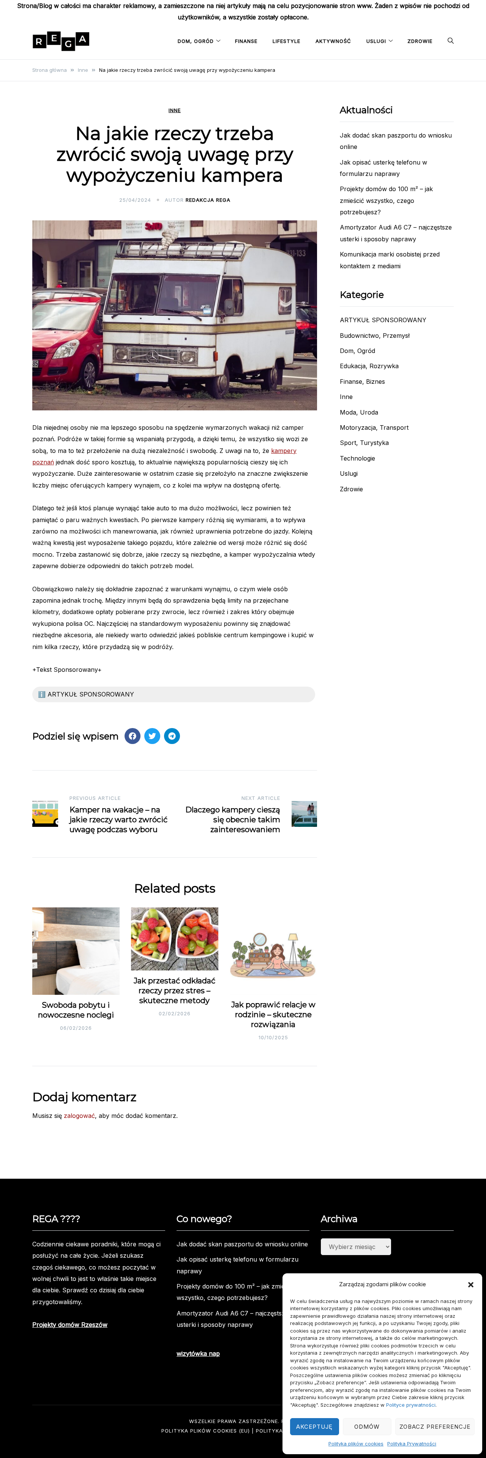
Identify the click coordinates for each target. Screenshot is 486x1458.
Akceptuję (314, 1426)
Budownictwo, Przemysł (375, 335)
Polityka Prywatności (411, 1444)
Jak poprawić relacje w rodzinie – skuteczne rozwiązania (273, 1014)
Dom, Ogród (196, 41)
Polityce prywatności (411, 1405)
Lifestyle (286, 41)
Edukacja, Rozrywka (369, 366)
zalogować (79, 1115)
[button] (471, 1285)
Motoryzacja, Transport (374, 427)
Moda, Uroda (359, 412)
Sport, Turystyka (364, 442)
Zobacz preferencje (434, 1426)
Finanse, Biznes (362, 381)
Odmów (367, 1426)
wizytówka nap (198, 1353)
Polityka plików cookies (355, 1444)
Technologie (357, 458)
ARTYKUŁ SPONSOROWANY (383, 320)
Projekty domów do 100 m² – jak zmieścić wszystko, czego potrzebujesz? (386, 200)
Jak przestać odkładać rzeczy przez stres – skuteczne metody (174, 990)
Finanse (246, 41)
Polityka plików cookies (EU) (205, 1431)
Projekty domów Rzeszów (69, 1324)
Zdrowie (419, 41)
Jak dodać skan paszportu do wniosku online (242, 1244)
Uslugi (376, 41)
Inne (175, 110)
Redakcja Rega (208, 200)
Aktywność (333, 41)
